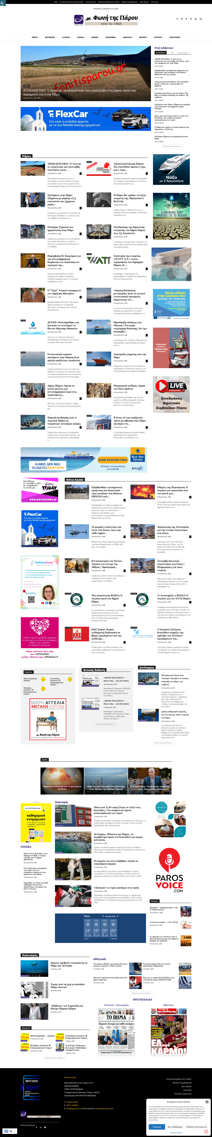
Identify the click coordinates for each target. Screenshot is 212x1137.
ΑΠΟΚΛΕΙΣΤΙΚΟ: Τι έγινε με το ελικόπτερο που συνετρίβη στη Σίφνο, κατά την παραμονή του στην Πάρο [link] (172, 61)
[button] (207, 1102)
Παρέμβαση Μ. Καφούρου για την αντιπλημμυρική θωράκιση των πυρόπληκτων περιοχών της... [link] (64, 260)
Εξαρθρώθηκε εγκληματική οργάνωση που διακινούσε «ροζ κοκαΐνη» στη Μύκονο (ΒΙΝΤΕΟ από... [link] (107, 492)
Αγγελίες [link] (24, 1041)
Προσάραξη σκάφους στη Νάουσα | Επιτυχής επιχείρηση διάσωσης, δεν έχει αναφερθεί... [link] (130, 327)
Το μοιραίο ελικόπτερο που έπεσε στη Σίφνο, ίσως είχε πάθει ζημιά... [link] (106, 530)
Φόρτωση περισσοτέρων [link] (172, 146)
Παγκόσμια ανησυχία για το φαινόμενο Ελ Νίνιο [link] (62, 787)
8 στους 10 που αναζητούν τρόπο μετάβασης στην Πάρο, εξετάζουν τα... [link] (130, 420)
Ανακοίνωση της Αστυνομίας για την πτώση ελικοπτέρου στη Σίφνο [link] (173, 530)
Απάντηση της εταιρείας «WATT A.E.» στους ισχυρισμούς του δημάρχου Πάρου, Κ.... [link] (128, 260)
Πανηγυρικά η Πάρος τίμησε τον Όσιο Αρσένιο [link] (129, 387)
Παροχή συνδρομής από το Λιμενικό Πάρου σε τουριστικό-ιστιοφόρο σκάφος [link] (64, 420)
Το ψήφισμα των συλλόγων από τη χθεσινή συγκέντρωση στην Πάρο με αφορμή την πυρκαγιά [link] (164, 939)
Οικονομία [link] (59, 826)
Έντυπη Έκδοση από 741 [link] (90, 686)
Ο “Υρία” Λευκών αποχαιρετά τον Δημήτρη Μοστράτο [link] (64, 292)
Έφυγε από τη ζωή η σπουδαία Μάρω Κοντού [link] (68, 986)
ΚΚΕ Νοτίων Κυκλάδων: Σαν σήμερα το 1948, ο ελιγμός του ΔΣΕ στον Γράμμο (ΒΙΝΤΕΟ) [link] (35, 856)
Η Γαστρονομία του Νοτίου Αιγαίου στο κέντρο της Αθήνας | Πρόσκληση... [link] (107, 564)
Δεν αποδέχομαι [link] (175, 1127)
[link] (3, 3)
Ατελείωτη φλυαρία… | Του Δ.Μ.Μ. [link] (164, 922)
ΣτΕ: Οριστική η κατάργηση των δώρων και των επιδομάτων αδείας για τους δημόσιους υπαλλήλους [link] (35, 871)
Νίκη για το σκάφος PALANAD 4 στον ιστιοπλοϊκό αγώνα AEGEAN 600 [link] (159, 979)
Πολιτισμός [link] (25, 976)
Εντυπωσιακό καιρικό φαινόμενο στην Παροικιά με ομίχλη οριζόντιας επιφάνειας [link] (63, 357)
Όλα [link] (172, 53)
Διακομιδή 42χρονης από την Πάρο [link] (130, 356)
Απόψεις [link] (59, 1050)
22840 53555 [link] (72, 1102)
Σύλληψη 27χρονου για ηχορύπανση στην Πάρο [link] (171, 137)
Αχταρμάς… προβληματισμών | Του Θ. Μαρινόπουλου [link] (164, 908)
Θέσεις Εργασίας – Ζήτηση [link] (31, 679)
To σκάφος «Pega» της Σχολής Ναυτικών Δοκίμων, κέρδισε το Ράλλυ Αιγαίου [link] (110, 965)
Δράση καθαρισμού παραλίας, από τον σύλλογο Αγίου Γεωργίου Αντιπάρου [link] (175, 714)
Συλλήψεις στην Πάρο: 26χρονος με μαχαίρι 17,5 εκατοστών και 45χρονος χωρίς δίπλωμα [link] (172, 106)
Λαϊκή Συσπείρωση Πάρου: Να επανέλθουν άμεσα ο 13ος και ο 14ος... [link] (130, 167)
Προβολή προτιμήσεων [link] (196, 1127)
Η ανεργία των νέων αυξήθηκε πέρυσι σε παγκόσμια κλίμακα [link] (116, 862)
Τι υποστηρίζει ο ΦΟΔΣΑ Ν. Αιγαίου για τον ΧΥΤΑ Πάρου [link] (173, 597)
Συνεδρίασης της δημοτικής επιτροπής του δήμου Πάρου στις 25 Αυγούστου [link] (129, 230)
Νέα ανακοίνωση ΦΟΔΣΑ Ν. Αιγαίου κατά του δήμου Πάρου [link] (107, 598)
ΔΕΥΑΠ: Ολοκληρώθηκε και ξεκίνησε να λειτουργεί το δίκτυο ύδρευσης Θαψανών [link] (63, 325)
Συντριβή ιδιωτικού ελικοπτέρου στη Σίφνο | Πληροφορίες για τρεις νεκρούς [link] (171, 565)
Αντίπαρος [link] (142, 684)
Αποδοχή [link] (157, 1127)
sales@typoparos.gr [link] (104, 1108)
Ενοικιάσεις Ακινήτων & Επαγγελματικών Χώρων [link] (57, 681)
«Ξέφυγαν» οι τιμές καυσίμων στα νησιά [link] (116, 887)
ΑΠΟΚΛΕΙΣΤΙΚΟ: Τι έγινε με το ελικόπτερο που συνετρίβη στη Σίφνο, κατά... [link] (64, 167)
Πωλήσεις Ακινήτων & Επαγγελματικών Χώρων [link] (30, 691)
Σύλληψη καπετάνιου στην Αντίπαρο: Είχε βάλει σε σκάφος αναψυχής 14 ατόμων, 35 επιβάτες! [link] (171, 95)
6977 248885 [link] (72, 1105)
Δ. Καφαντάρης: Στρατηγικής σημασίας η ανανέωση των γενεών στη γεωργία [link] (149, 787)
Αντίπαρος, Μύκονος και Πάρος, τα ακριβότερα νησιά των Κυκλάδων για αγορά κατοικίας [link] (118, 837)
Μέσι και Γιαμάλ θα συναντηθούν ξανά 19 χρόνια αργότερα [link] (110, 979)
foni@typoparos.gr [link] (74, 1108)
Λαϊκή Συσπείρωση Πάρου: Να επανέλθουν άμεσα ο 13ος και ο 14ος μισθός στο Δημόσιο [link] (172, 84)
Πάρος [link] (26, 86)
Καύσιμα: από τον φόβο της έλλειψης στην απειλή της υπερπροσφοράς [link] (106, 787)
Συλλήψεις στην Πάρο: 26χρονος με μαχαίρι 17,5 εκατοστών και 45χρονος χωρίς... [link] (61, 200)
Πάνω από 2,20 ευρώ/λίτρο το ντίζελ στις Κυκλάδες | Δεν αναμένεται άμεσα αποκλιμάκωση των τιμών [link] (171, 118)
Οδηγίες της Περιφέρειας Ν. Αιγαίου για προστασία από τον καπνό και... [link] (172, 490)
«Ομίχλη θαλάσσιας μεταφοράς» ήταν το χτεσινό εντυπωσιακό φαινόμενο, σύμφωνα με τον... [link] (129, 295)
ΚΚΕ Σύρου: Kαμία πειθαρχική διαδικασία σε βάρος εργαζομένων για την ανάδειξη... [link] (106, 634)
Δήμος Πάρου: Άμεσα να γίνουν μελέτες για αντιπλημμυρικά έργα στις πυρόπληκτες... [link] (62, 390)
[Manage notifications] (206, 1132)
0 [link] (40, 98)
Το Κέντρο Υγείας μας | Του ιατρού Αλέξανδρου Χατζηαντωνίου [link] (75, 1047)
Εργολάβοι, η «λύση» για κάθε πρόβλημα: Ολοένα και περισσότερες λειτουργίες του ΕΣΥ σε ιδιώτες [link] (36, 886)
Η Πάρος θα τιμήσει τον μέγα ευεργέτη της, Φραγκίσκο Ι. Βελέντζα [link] (172, 128)
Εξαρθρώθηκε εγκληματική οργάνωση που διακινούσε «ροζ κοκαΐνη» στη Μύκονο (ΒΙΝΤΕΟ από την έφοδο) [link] (171, 72)
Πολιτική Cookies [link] (176, 1132)
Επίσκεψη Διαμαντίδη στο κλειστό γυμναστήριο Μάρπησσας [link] (156, 965)
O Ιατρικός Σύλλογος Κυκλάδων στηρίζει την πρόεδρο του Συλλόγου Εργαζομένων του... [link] (170, 634)
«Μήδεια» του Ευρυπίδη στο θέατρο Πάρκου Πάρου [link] (67, 1007)
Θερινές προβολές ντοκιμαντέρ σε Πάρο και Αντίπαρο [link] (69, 964)
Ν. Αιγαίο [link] (68, 485)
